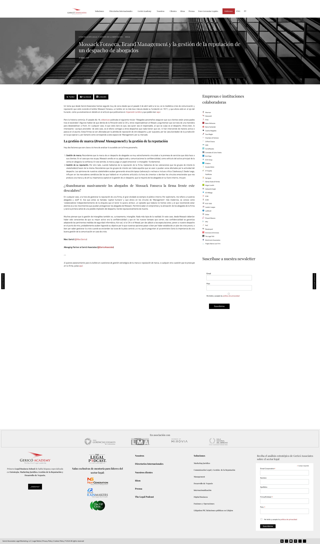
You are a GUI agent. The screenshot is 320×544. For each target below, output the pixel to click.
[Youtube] (291, 541)
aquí (158, 111)
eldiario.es (105, 119)
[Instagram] (295, 541)
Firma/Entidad (266, 497)
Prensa (191, 11)
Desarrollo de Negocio (203, 483)
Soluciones (99, 11)
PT (245, 11)
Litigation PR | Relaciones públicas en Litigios (213, 510)
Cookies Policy (59, 541)
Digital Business (201, 497)
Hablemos (228, 11)
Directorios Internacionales (120, 11)
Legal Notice (36, 541)
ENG (238, 11)
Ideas (182, 11)
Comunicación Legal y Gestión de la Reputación (101, 37)
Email (208, 273)
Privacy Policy (47, 541)
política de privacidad (231, 296)
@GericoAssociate (105, 247)
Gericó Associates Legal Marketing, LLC (16, 541)
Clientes (173, 11)
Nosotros (160, 11)
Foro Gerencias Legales (208, 11)
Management (199, 476)
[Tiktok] (300, 541)
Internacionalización (202, 490)
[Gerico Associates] (77, 11)
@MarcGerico (80, 239)
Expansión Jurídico (133, 111)
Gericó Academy (144, 11)
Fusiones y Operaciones (204, 503)
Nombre (263, 478)
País (208, 284)
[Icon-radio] (304, 541)
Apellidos (263, 487)
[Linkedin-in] (282, 541)
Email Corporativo (267, 468)
